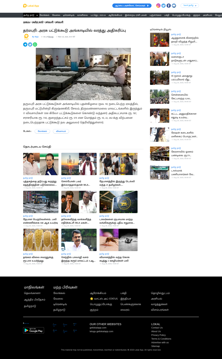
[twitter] (30, 45)
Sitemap (155, 346)
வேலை (58, 298)
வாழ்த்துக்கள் (159, 304)
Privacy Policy (158, 335)
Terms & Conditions (161, 338)
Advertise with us (160, 342)
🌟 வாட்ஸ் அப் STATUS (104, 298)
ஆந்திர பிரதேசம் (34, 299)
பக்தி (123, 293)
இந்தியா (125, 298)
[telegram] (25, 45)
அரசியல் (156, 298)
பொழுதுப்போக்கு (101, 304)
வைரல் (125, 310)
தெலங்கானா (32, 293)
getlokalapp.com (98, 327)
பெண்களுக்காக (130, 304)
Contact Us (157, 327)
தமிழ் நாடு (29, 15)
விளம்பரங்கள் (160, 310)
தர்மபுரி (49, 22)
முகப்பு (26, 22)
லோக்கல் (59, 293)
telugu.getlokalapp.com (101, 331)
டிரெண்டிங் (60, 304)
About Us (156, 331)
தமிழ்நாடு (30, 306)
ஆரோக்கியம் (98, 293)
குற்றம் (94, 310)
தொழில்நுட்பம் (160, 293)
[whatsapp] (35, 45)
